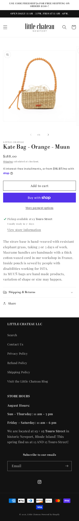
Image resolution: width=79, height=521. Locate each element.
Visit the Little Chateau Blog (27, 381)
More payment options (39, 207)
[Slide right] (48, 135)
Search (12, 335)
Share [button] (12, 303)
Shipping (8, 161)
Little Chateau (34, 514)
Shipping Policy (18, 372)
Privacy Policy (17, 353)
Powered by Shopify (51, 514)
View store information (24, 230)
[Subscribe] (66, 466)
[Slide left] (31, 135)
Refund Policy (17, 363)
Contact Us (15, 344)
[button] (5, 27)
